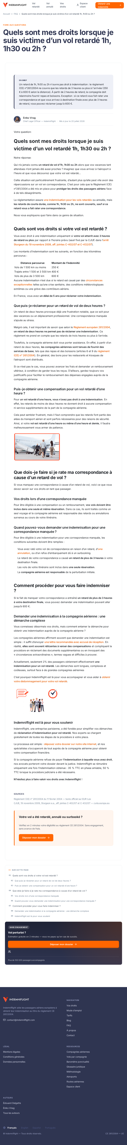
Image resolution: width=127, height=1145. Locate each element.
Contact (71, 1035)
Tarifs (69, 1015)
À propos (71, 1030)
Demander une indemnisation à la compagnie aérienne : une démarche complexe (52, 911)
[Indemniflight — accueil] (14, 4)
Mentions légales (11, 1051)
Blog (69, 1020)
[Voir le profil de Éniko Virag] (17, 119)
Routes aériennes (75, 1081)
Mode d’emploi (74, 1010)
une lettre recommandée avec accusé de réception (74, 642)
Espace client (73, 1086)
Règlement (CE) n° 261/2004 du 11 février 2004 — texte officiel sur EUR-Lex (52, 799)
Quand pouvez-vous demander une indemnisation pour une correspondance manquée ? (55, 901)
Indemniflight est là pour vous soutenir (32, 916)
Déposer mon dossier (34, 837)
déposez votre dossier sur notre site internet (70, 744)
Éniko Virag (29, 117)
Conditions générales (13, 1056)
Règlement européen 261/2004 (92, 327)
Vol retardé (35, 5)
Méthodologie (74, 1071)
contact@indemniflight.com (21, 1020)
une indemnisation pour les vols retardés (68, 199)
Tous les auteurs (11, 1113)
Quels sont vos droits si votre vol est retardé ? (35, 875)
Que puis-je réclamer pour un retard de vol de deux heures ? (43, 881)
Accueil (6, 14)
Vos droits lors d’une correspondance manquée (37, 896)
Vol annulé (49, 5)
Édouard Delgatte (12, 1103)
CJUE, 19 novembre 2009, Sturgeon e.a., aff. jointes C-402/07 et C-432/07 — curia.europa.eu (61, 803)
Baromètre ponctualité (78, 1061)
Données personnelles (14, 1061)
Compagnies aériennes (78, 1051)
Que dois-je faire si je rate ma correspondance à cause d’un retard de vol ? (50, 891)
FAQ (16, 14)
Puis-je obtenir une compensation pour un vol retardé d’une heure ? (46, 886)
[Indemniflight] (16, 999)
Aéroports (72, 1076)
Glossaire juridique (76, 1066)
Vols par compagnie (77, 1056)
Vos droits (63, 5)
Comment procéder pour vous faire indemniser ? (37, 906)
